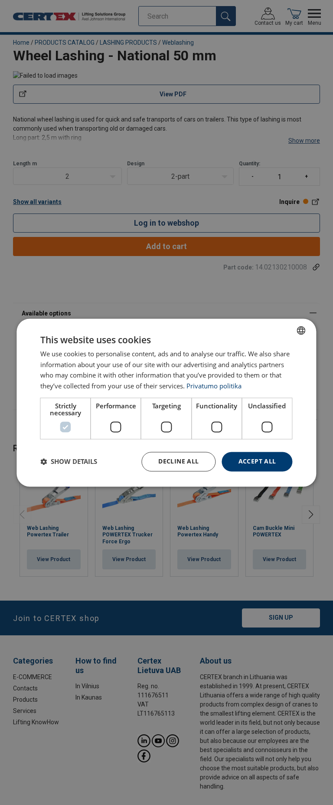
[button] (68, 462)
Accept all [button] (257, 461)
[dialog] (166, 402)
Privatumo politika (214, 386)
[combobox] (301, 330)
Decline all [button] (178, 461)
